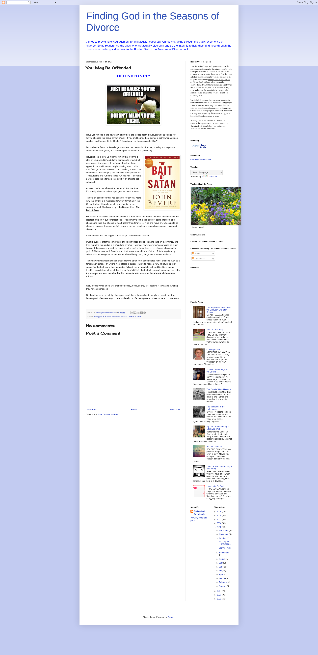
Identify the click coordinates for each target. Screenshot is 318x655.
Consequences (213, 349)
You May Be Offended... (225, 543)
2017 (219, 519)
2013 (219, 595)
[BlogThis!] (135, 312)
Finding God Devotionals (199, 512)
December (224, 530)
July (221, 563)
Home (134, 409)
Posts (197, 253)
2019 (219, 512)
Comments (199, 258)
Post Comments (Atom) (108, 414)
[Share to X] (138, 312)
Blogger (171, 617)
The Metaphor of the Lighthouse (216, 408)
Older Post (175, 409)
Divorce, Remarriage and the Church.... (218, 370)
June (221, 567)
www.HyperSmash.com (200, 160)
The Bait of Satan (134, 317)
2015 (219, 527)
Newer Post (92, 409)
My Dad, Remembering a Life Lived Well (218, 428)
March (222, 578)
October (223, 538)
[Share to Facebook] (141, 312)
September (224, 553)
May (221, 571)
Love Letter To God (215, 486)
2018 (219, 515)
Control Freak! (225, 548)
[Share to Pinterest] (144, 312)
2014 (219, 591)
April (221, 574)
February (223, 582)
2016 (219, 523)
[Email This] (132, 312)
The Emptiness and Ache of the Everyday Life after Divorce (219, 309)
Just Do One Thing (215, 330)
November (224, 534)
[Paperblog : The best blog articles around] (198, 148)
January (223, 586)
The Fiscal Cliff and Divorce (219, 389)
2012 (219, 599)
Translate (212, 176)
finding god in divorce (102, 317)
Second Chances (214, 446)
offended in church (119, 317)
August (222, 559)
